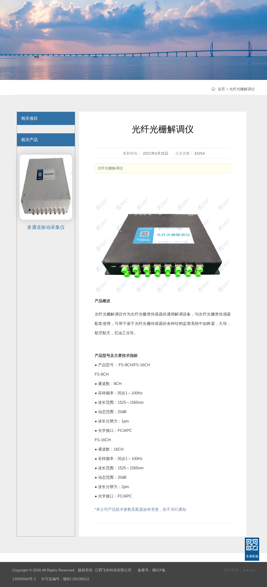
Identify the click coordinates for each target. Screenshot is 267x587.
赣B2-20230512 (76, 579)
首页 (221, 89)
